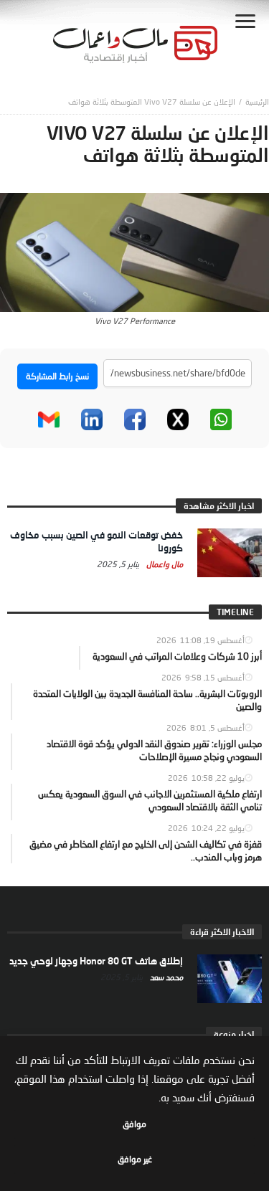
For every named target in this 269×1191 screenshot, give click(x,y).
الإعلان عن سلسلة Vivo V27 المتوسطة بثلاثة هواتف (151, 101)
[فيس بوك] (135, 419)
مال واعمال (163, 564)
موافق (134, 1124)
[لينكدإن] (92, 419)
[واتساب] (221, 419)
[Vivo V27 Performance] (134, 251)
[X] (178, 419)
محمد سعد (165, 977)
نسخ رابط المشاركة (57, 376)
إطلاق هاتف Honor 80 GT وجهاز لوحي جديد (96, 961)
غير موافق (135, 1159)
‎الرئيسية (257, 101)
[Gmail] (49, 419)
